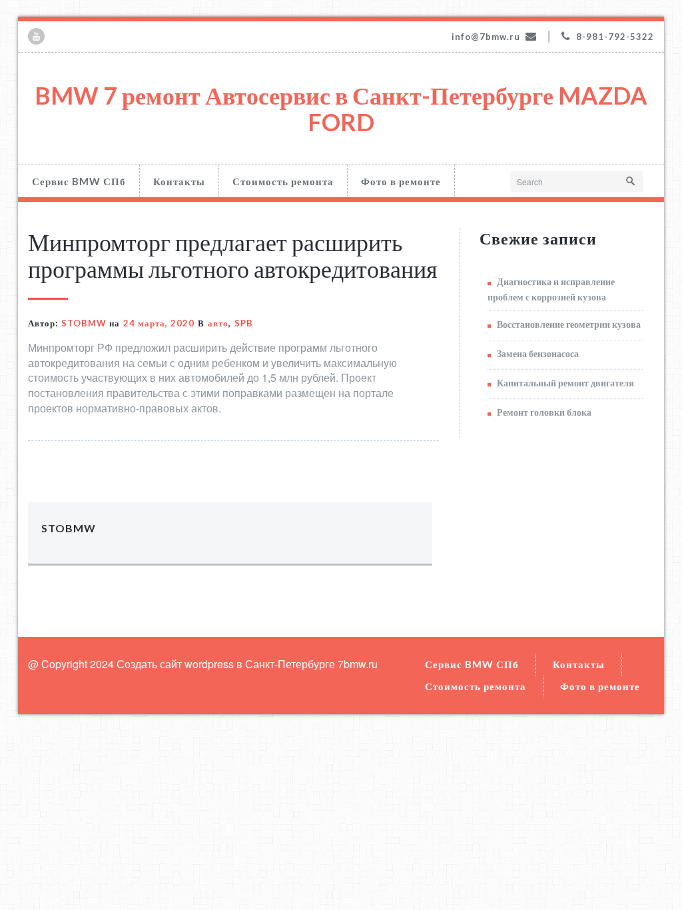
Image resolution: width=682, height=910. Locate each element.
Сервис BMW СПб (79, 181)
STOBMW (84, 323)
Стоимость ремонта (283, 181)
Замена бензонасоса (538, 353)
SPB (243, 323)
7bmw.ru (358, 664)
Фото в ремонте (401, 181)
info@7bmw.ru (486, 36)
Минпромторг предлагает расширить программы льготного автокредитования (233, 255)
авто (218, 323)
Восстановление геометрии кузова (569, 324)
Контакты (179, 181)
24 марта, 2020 (158, 323)
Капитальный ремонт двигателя (565, 382)
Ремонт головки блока (544, 412)
